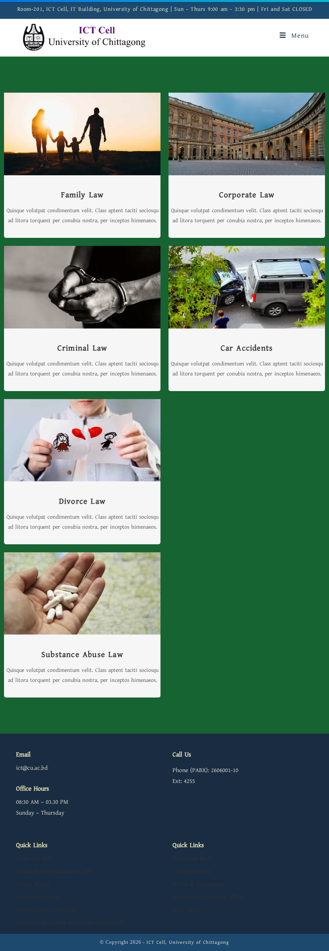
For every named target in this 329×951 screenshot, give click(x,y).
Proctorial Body (192, 858)
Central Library (192, 871)
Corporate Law (247, 195)
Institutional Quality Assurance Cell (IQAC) (69, 923)
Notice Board (32, 884)
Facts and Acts (34, 858)
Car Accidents (247, 348)
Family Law (82, 195)
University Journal (39, 897)
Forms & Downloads (198, 884)
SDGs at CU (187, 910)
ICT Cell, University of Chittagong (187, 942)
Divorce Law (82, 501)
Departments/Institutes (45, 910)
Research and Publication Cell (53, 871)
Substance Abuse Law (82, 655)
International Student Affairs (209, 897)
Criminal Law (82, 348)
